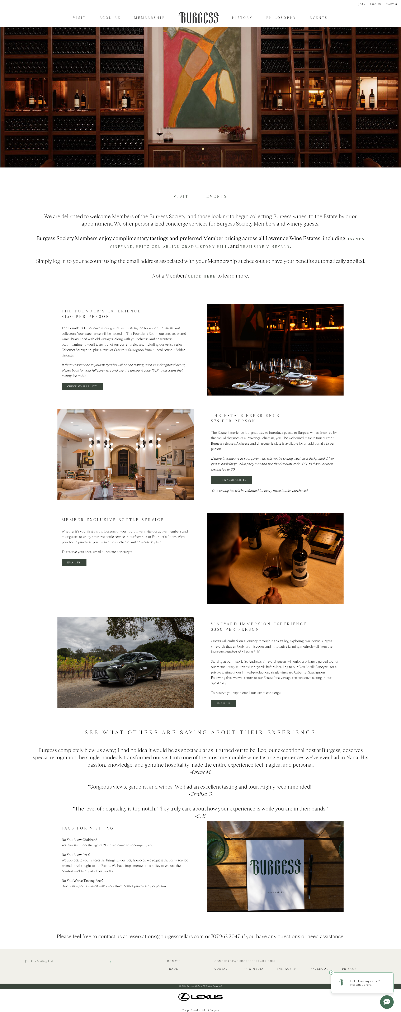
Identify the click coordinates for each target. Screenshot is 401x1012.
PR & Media (254, 968)
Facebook (320, 968)
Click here (202, 276)
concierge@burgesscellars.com (244, 961)
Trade (172, 968)
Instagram (287, 968)
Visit (79, 17)
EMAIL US (74, 562)
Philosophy (281, 17)
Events (319, 17)
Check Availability (82, 386)
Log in (376, 4)
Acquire (110, 17)
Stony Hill (214, 246)
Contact (222, 968)
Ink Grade (184, 246)
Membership (149, 17)
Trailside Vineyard (265, 246)
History (242, 17)
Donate (174, 961)
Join (362, 4)
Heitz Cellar (152, 246)
